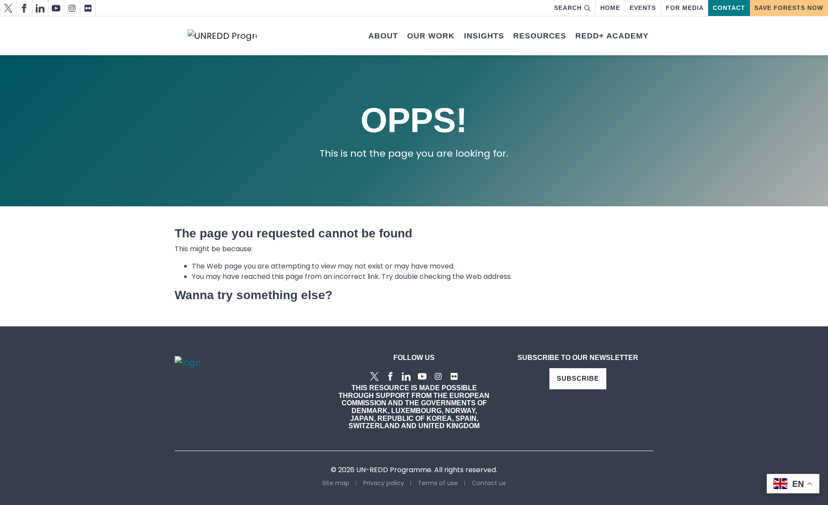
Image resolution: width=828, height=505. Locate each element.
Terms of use (438, 483)
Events (643, 7)
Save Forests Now (788, 7)
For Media (685, 7)
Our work (431, 36)
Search (568, 7)
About (383, 36)
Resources (539, 36)
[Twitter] (8, 8)
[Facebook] (24, 8)
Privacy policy (383, 483)
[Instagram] (72, 8)
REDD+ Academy (612, 36)
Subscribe (578, 378)
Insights (484, 36)
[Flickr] (88, 8)
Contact (729, 7)
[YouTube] (56, 8)
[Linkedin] (40, 8)
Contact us (489, 483)
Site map (335, 483)
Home (610, 7)
